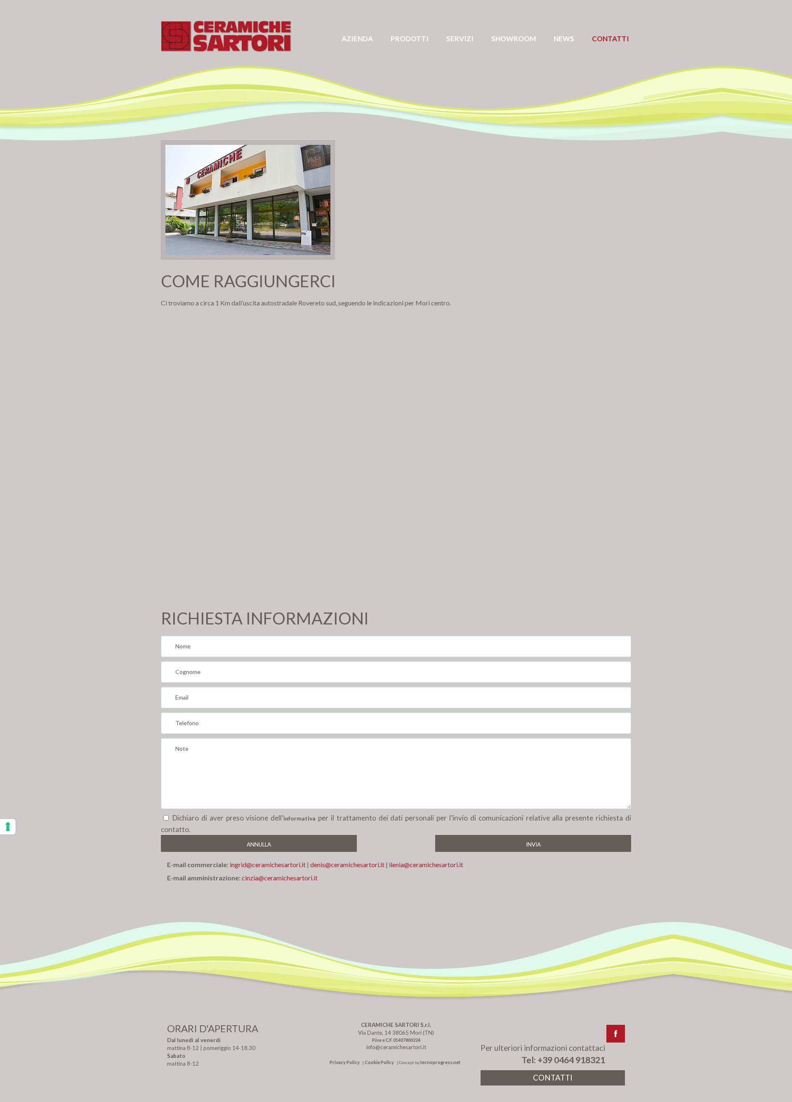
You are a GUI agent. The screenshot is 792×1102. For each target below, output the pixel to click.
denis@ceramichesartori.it (347, 864)
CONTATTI (553, 1077)
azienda (357, 38)
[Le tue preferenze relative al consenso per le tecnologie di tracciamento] (8, 827)
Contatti (610, 38)
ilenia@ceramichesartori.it (425, 864)
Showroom (513, 38)
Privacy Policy (345, 1062)
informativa (299, 818)
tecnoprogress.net (440, 1062)
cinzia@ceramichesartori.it (280, 878)
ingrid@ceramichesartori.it (268, 864)
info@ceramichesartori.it (396, 1047)
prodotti (410, 38)
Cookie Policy (379, 1062)
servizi (460, 38)
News (564, 38)
